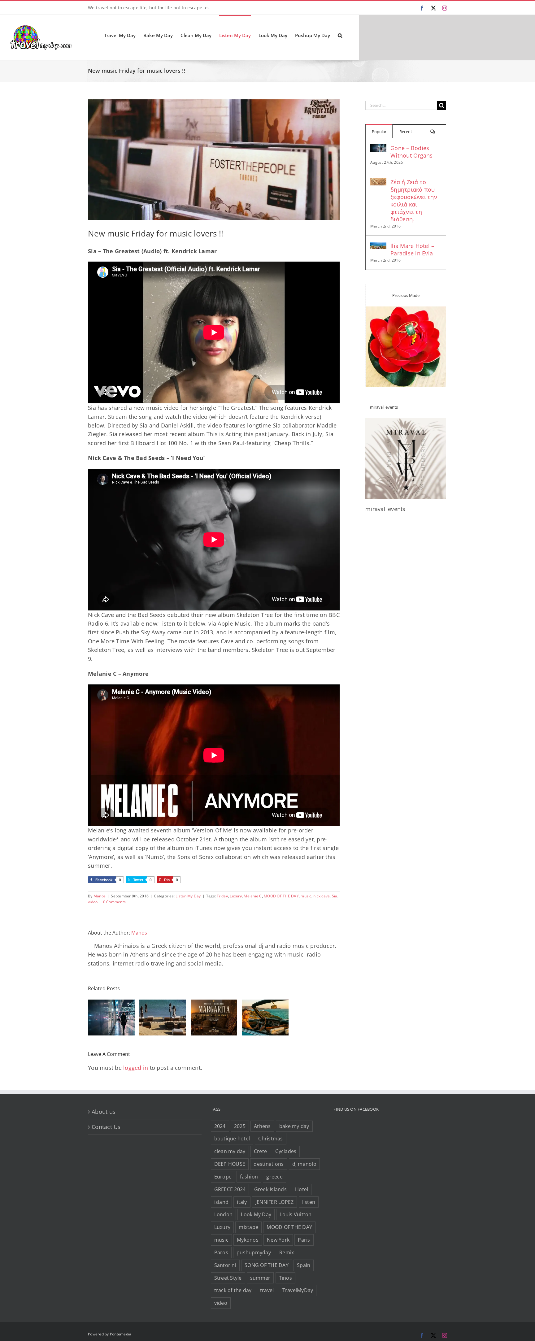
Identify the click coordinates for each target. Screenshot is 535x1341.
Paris (304, 1239)
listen (308, 1202)
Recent (405, 131)
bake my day (294, 1126)
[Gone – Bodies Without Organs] (378, 148)
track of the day (233, 1290)
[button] (340, 35)
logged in (135, 1067)
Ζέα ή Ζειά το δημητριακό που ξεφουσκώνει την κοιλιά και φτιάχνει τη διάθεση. (413, 200)
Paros (221, 1252)
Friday (222, 896)
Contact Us (106, 1127)
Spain (303, 1265)
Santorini (225, 1265)
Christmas (270, 1138)
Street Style (228, 1277)
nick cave (321, 896)
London (223, 1214)
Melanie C (253, 896)
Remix (286, 1252)
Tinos (285, 1277)
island (221, 1202)
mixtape (248, 1227)
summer (260, 1277)
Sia (334, 896)
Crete (260, 1151)
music (306, 896)
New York (278, 1239)
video (93, 902)
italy (242, 1202)
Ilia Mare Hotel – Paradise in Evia (412, 249)
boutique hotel (232, 1138)
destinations (269, 1164)
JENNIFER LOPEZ (274, 1202)
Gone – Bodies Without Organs (411, 151)
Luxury (236, 896)
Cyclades (285, 1151)
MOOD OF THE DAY (281, 896)
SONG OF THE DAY (267, 1265)
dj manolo (304, 1164)
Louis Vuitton (295, 1214)
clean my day (230, 1151)
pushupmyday (254, 1252)
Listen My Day (188, 896)
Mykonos (248, 1239)
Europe (223, 1176)
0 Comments (114, 902)
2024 (220, 1126)
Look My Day (256, 1214)
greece (274, 1176)
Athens (262, 1126)
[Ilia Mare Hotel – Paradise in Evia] (378, 246)
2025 (240, 1126)
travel (267, 1290)
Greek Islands (270, 1189)
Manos (100, 896)
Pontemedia (121, 1334)
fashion (249, 1176)
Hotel (301, 1189)
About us (103, 1111)
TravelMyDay (297, 1290)
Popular (379, 131)
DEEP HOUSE (230, 1164)
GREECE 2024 (230, 1189)
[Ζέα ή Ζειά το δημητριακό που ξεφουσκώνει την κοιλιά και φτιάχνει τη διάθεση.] (378, 182)
